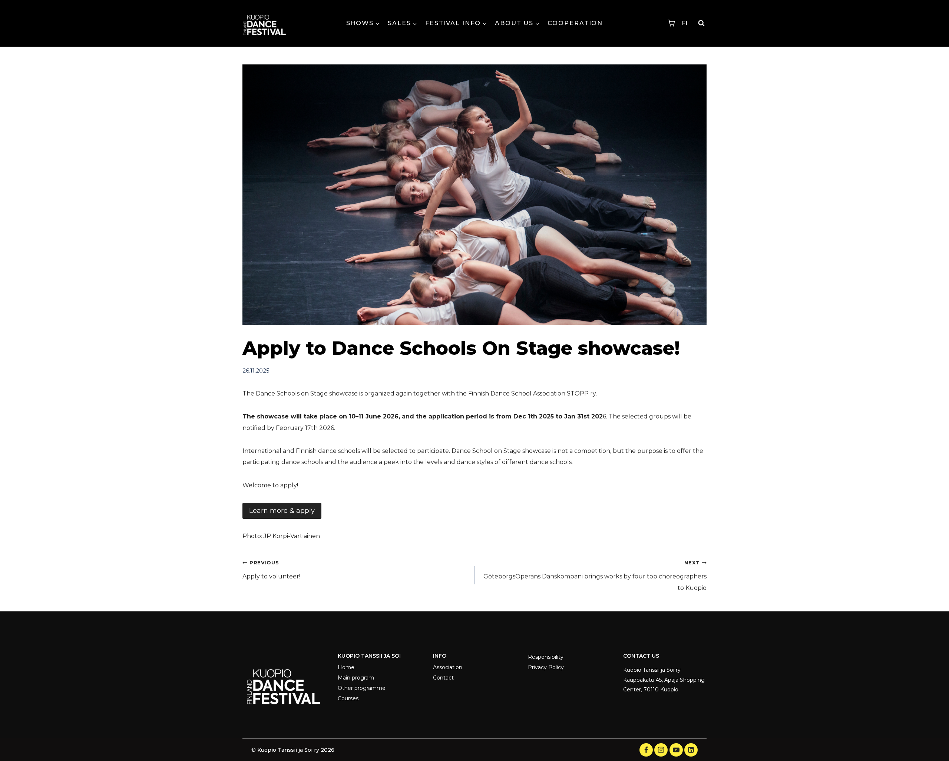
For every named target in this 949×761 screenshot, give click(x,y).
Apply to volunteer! (271, 570)
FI (684, 23)
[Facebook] (646, 750)
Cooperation (575, 23)
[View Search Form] (701, 23)
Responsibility (545, 657)
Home (346, 667)
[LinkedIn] (691, 750)
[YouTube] (676, 750)
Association (447, 667)
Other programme (362, 688)
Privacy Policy (546, 667)
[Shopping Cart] (671, 23)
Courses (348, 698)
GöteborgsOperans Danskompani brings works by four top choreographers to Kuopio (595, 575)
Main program (356, 677)
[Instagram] (661, 750)
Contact (443, 677)
